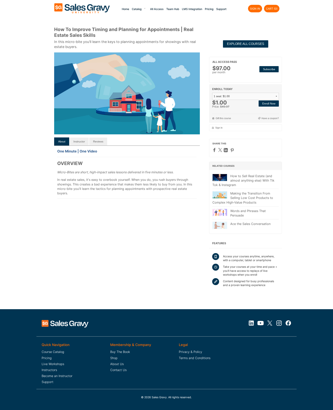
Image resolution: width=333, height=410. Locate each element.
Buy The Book (120, 352)
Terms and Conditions (194, 358)
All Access (157, 9)
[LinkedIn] (226, 150)
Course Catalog (53, 352)
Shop (114, 358)
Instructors (49, 370)
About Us (117, 364)
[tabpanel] (127, 176)
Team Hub (172, 9)
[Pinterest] (232, 150)
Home (125, 9)
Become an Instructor (57, 376)
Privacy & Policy (190, 352)
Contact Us (118, 370)
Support (221, 9)
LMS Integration (192, 9)
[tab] (61, 141)
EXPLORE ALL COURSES (245, 43)
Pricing (209, 9)
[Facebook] (214, 150)
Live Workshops (53, 364)
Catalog (137, 9)
